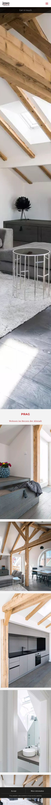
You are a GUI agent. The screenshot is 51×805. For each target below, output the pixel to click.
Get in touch (25, 10)
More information (37, 791)
